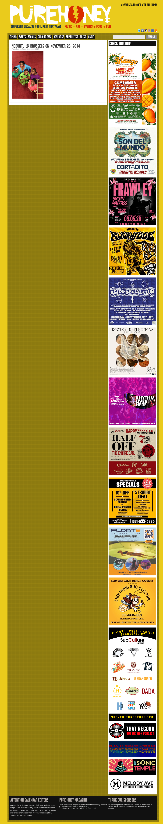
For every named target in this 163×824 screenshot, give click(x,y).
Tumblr (142, 30)
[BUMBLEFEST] (72, 37)
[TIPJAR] (13, 37)
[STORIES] (32, 37)
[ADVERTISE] (59, 37)
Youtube (149, 30)
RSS (156, 30)
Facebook (152, 30)
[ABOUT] (91, 37)
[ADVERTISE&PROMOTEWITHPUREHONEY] (139, 5)
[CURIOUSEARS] (45, 37)
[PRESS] (83, 37)
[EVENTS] (22, 37)
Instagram (146, 30)
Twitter (139, 30)
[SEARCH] (151, 37)
